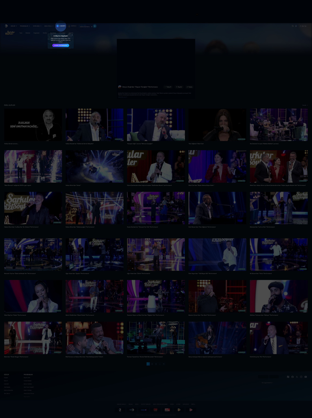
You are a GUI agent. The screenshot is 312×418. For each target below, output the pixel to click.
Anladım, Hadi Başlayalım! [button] (60, 45)
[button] (72, 35)
